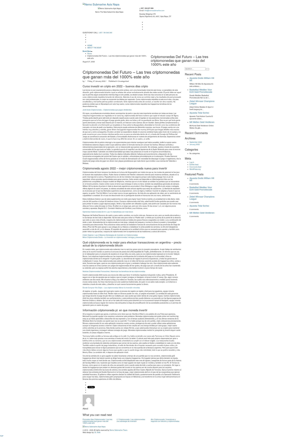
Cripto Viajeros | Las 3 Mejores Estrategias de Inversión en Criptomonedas (110, 235)
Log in (192, 162)
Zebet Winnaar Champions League (202, 102)
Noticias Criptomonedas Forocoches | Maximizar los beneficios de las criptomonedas (114, 271)
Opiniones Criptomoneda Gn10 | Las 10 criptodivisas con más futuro (108, 212)
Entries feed (194, 164)
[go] (207, 69)
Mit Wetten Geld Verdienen (202, 121)
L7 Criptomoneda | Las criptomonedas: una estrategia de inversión (131, 420)
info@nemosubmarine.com (154, 10)
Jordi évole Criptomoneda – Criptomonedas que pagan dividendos (107, 110)
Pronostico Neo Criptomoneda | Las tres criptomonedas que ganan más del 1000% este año (97, 421)
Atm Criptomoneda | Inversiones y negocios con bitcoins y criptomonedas (165, 420)
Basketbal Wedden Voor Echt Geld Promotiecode (201, 90)
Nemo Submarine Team (118, 430)
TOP (1, 436)
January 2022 (195, 144)
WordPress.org (195, 169)
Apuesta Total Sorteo (199, 112)
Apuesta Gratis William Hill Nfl (202, 79)
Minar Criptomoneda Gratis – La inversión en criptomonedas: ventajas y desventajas (114, 237)
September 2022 (196, 142)
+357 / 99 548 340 (105, 32)
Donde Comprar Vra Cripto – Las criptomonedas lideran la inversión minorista (111, 287)
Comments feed (195, 167)
